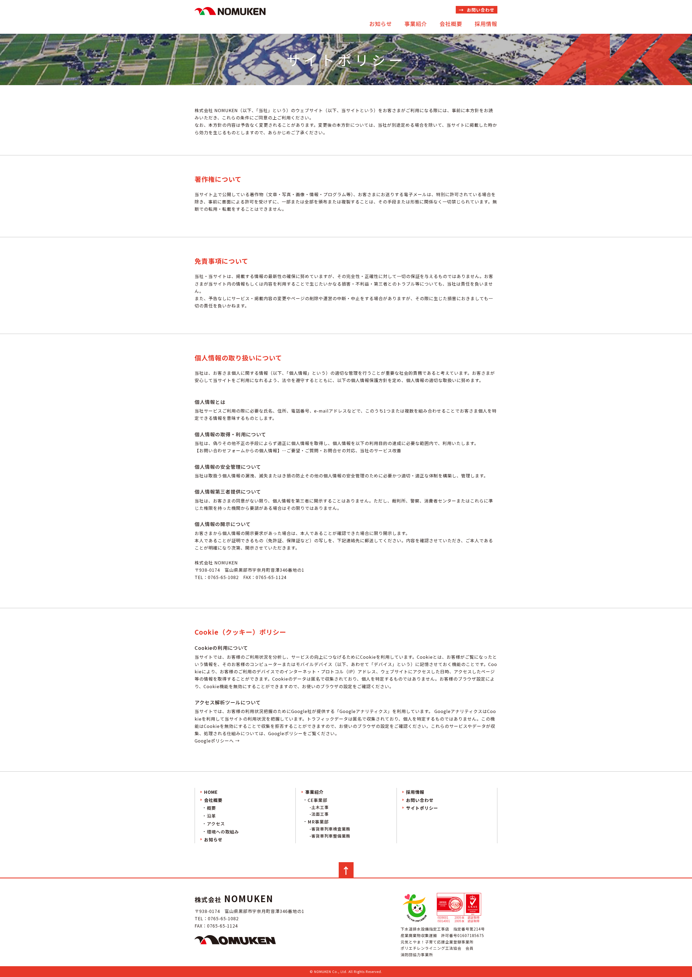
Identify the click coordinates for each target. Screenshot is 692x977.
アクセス (216, 823)
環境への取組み (223, 831)
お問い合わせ (480, 9)
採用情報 (486, 24)
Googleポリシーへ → (217, 740)
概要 (211, 808)
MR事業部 (318, 821)
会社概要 (451, 24)
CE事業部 (317, 800)
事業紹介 (415, 24)
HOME (211, 792)
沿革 (211, 815)
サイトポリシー (422, 808)
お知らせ (380, 24)
